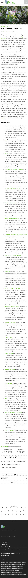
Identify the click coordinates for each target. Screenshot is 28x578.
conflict (9, 568)
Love (6, 140)
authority (19, 564)
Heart (6, 126)
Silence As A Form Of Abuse (12, 218)
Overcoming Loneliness (11, 203)
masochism (14, 572)
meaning (19, 562)
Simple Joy (7, 153)
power (15, 562)
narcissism (14, 568)
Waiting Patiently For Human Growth (7, 452)
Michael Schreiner (7, 31)
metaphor (20, 574)
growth (3, 562)
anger (24, 574)
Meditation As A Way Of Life (12, 306)
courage (19, 572)
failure (6, 566)
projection (3, 568)
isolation (20, 568)
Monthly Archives (4, 477)
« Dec (2, 517)
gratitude (3, 574)
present (18, 446)
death (23, 564)
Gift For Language (9, 430)
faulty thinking (12, 564)
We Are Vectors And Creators (21, 452)
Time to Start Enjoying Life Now (13, 255)
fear (10, 566)
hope (2, 566)
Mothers (7, 399)
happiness (14, 566)
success (17, 570)
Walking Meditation (10, 369)
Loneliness (7, 271)
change (10, 562)
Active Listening (9, 353)
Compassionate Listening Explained (14, 169)
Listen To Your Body (10, 322)
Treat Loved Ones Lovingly (8, 467)
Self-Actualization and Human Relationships (13, 461)
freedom (12, 570)
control (3, 570)
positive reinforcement (12, 574)
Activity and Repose (10, 338)
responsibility (4, 564)
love (20, 69)
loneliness (3, 118)
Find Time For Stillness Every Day (13, 412)
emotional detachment (6, 572)
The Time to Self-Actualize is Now (13, 289)
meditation (20, 566)
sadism (7, 570)
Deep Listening (9, 383)
